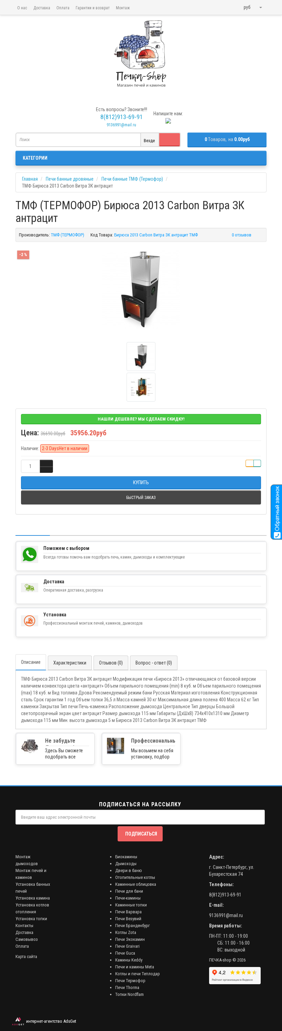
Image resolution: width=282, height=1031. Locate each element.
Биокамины (126, 856)
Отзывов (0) (111, 663)
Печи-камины (128, 898)
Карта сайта (26, 956)
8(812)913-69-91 (225, 894)
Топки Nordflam (129, 994)
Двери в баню (128, 870)
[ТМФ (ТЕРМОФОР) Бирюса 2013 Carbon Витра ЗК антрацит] (141, 289)
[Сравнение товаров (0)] (225, 5)
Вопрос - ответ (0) (153, 663)
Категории (35, 158)
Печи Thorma (127, 987)
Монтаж (123, 8)
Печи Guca (125, 953)
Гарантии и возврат (93, 8)
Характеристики (69, 663)
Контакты (24, 925)
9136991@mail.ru (121, 125)
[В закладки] (250, 463)
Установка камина (32, 898)
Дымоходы (126, 863)
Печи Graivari (127, 946)
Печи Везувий (128, 918)
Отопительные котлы (135, 877)
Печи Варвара (128, 911)
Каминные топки (131, 904)
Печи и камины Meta (134, 966)
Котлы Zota (125, 932)
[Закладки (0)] (234, 5)
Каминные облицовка (135, 884)
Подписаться (141, 834)
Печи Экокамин (130, 939)
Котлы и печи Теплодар (137, 973)
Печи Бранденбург (132, 925)
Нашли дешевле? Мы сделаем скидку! (141, 419)
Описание (31, 662)
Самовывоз (26, 939)
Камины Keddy (128, 960)
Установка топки (31, 918)
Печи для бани (129, 891)
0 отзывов (241, 234)
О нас (22, 8)
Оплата (62, 8)
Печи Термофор (130, 980)
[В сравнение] (257, 463)
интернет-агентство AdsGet (50, 1021)
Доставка (41, 8)
